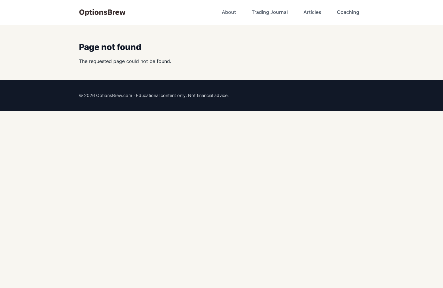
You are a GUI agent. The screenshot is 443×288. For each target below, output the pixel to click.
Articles (312, 12)
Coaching (348, 12)
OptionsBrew (102, 12)
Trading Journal (270, 12)
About (229, 12)
